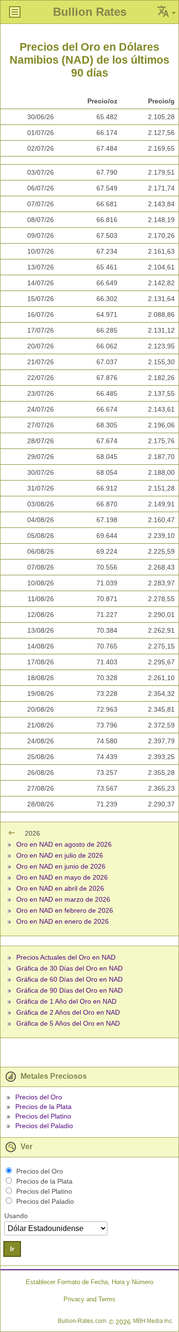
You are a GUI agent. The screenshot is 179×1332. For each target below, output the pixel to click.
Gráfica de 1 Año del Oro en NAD (66, 1001)
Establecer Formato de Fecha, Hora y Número (89, 1282)
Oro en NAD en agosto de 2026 (64, 844)
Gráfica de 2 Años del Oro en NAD (68, 1012)
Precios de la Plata (43, 1106)
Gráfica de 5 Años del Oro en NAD (68, 1023)
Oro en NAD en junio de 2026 (60, 866)
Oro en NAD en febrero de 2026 (64, 910)
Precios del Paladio (44, 1126)
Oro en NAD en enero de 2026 (62, 921)
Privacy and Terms (89, 1299)
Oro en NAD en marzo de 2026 (63, 899)
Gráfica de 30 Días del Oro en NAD (69, 968)
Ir (12, 1249)
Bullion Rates (89, 11)
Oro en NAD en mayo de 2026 (62, 877)
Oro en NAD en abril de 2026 (60, 888)
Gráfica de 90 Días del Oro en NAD (69, 990)
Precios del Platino (43, 1116)
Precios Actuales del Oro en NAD (66, 957)
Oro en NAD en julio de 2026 (59, 855)
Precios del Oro (38, 1097)
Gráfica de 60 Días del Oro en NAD (69, 979)
